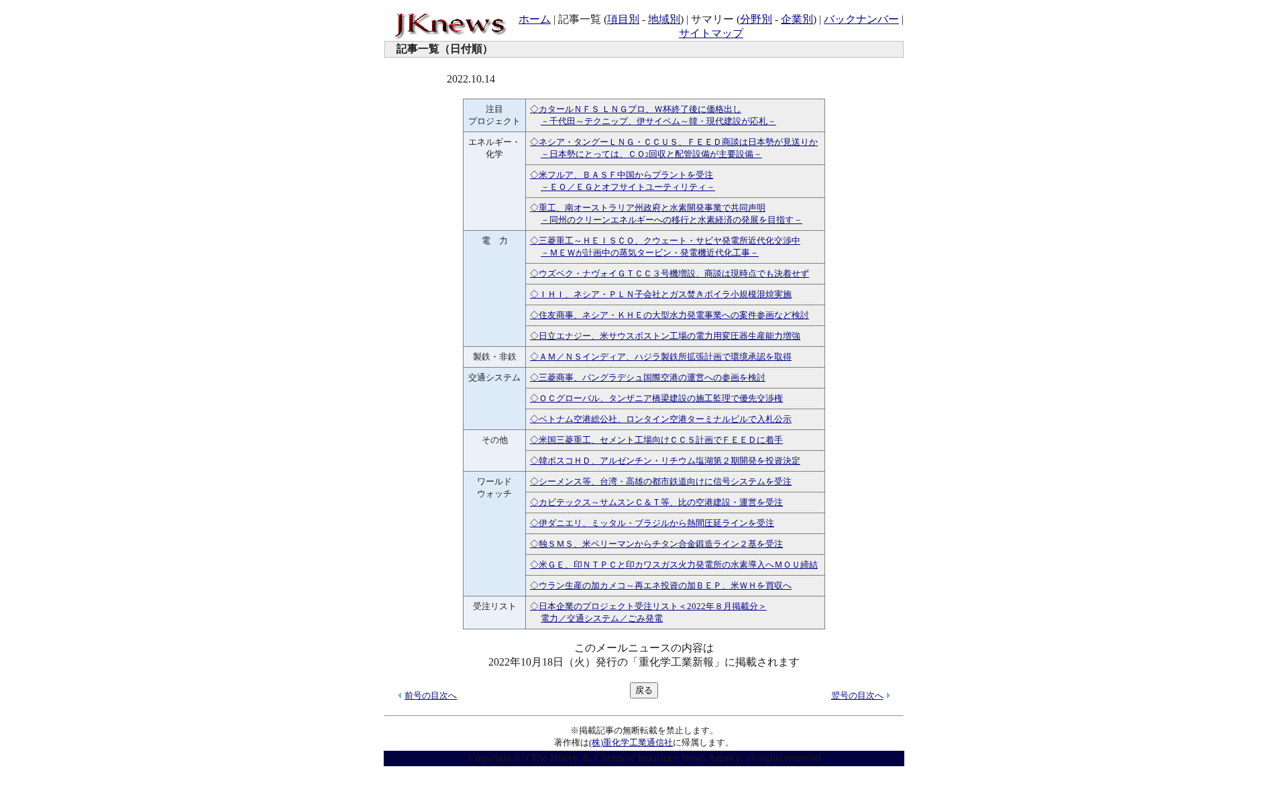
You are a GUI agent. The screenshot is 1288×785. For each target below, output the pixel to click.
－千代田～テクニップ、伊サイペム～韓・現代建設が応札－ (658, 121)
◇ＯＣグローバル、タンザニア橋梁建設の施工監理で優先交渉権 (656, 398)
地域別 (664, 19)
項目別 (623, 19)
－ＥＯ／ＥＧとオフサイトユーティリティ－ (628, 187)
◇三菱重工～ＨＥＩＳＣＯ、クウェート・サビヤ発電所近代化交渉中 (665, 240)
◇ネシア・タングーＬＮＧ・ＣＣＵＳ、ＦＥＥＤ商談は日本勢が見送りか (674, 142)
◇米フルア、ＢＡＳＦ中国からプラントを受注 (621, 175)
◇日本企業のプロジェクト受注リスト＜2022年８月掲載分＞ (648, 606)
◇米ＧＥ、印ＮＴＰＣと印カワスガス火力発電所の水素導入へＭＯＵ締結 (674, 565)
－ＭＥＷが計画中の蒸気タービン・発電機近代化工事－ (650, 253)
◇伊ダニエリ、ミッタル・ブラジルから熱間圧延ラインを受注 (652, 523)
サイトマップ (711, 33)
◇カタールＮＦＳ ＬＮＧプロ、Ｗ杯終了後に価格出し (635, 109)
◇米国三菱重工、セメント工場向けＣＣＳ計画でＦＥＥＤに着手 (656, 440)
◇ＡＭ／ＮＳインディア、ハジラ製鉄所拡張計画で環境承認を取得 (661, 357)
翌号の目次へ (857, 695)
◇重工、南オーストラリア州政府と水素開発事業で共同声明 (647, 208)
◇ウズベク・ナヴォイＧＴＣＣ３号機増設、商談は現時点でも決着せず (669, 273)
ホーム (535, 19)
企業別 (797, 19)
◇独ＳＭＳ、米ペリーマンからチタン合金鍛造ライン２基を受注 (656, 544)
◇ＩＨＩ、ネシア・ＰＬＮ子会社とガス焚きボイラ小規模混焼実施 (661, 294)
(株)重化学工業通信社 (631, 742)
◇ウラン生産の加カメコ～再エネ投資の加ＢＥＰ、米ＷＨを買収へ (661, 585)
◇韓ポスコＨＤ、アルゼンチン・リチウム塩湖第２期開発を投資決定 (665, 461)
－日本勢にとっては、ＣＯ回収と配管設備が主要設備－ (651, 154)
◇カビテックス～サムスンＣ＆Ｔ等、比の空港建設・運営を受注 (656, 502)
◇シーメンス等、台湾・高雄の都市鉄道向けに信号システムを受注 (661, 481)
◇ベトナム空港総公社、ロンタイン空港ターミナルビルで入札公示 (661, 419)
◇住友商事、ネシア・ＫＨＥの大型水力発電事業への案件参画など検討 (669, 315)
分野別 (756, 19)
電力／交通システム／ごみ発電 (602, 618)
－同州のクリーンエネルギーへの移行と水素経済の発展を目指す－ (671, 220)
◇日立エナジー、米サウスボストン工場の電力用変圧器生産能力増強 (665, 336)
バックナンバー (861, 19)
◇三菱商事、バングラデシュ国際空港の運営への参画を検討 (647, 377)
